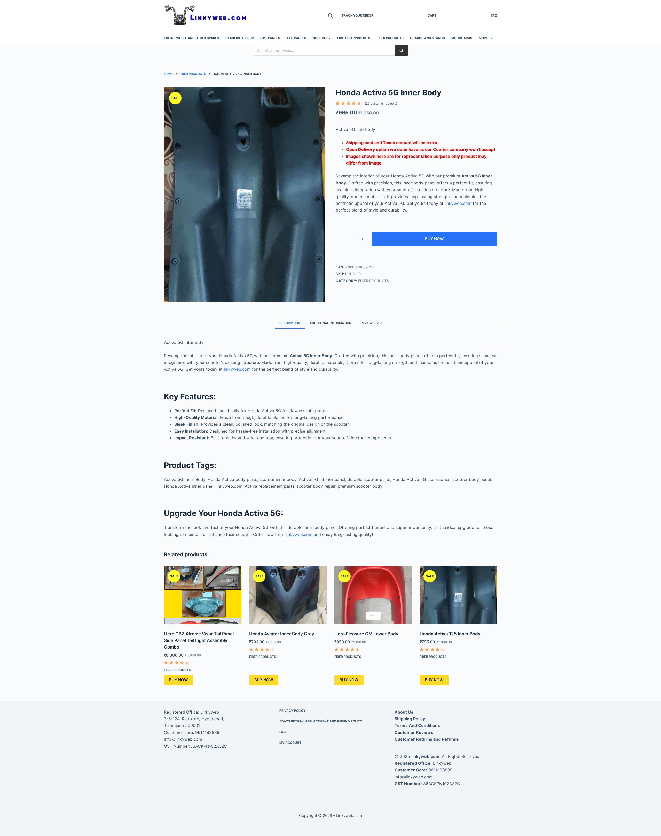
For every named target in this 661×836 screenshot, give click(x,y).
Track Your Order (357, 15)
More (483, 38)
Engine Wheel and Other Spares (191, 38)
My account (290, 743)
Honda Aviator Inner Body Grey (281, 633)
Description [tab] (289, 323)
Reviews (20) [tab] (371, 323)
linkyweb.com (458, 203)
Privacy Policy (292, 711)
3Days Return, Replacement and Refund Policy (320, 721)
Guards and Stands (427, 38)
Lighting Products (353, 38)
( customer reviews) (381, 103)
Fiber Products (390, 38)
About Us (404, 712)
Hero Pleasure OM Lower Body (366, 633)
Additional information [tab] (330, 323)
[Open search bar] (330, 15)
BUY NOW (434, 238)
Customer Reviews (414, 732)
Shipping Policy (410, 718)
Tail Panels (296, 38)
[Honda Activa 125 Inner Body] (458, 595)
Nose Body (322, 38)
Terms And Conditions (417, 725)
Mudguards (461, 38)
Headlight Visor (239, 38)
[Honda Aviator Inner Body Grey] (288, 595)
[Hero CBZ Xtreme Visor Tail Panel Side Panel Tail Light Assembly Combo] (202, 595)
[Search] (401, 50)
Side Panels (270, 38)
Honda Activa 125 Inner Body (450, 633)
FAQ (494, 15)
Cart (432, 15)
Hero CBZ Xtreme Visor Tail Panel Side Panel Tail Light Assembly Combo (199, 640)
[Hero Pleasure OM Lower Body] (373, 595)
